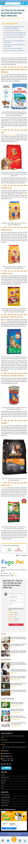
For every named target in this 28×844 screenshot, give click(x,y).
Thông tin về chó (10, 18)
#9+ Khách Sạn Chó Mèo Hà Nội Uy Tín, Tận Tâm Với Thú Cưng (18, 691)
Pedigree (25, 193)
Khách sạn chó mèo (5, 777)
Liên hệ (2, 787)
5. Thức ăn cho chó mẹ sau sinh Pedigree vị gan (13, 37)
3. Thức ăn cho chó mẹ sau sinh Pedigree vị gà (14, 32)
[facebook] (2, 764)
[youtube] (10, 764)
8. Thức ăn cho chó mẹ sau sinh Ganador (12, 48)
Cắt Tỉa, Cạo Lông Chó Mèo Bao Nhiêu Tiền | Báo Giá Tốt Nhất (18, 677)
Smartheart (3, 321)
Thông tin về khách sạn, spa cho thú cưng (11, 6)
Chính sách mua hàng (5, 794)
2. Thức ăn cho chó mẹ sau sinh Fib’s (12, 30)
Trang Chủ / (3, 18)
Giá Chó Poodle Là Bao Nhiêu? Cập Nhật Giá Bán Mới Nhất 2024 (19, 670)
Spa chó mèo (3, 780)
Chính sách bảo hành (5, 800)
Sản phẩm (3, 782)
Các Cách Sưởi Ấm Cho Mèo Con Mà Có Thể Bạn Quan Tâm (19, 645)
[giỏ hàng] (23, 3)
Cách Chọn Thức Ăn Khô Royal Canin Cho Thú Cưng (18, 723)
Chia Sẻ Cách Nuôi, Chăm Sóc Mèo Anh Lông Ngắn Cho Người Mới (18, 638)
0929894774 (5, 751)
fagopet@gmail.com (7, 756)
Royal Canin (4, 74)
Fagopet (13, 573)
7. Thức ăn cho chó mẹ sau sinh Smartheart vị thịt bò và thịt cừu (14, 45)
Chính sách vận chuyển (5, 797)
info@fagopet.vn (6, 753)
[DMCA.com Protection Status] (14, 767)
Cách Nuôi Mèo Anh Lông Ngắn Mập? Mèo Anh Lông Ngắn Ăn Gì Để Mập (18, 651)
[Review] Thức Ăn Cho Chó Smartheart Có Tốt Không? (17, 710)
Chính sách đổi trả (4, 805)
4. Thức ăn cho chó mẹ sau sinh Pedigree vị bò (14, 34)
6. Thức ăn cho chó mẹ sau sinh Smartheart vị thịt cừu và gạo (14, 41)
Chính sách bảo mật (5, 802)
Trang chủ (3, 774)
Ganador (3, 425)
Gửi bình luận (16, 624)
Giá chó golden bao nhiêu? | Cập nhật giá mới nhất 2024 (18, 684)
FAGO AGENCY (17, 834)
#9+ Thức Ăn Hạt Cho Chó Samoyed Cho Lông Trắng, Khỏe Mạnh (18, 716)
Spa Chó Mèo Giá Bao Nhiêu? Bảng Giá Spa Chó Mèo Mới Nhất (18, 663)
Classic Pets (4, 487)
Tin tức (2, 785)
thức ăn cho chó (11, 135)
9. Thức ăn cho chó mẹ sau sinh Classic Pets (14, 50)
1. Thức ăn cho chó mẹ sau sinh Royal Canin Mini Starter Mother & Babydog (13, 27)
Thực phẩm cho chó (19, 18)
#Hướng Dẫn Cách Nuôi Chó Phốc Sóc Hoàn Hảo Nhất (17, 703)
